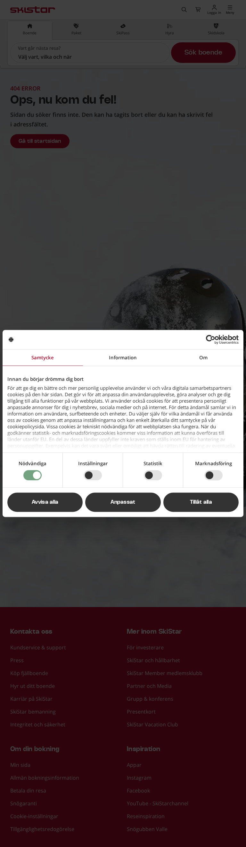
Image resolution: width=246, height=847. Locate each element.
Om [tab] (203, 357)
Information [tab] (123, 357)
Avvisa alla (45, 502)
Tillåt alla (201, 502)
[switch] (93, 475)
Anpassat (123, 502)
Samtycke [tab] (42, 357)
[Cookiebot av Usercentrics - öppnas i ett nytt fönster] (211, 339)
